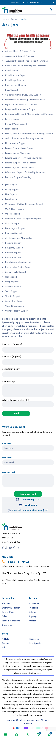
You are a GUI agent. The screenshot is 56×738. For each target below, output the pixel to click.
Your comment (8, 472)
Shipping (33, 616)
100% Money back (30, 499)
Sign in (27, 734)
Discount (6, 643)
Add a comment (28, 493)
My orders (33, 607)
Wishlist (39, 733)
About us (6, 603)
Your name (6, 443)
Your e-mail (7, 457)
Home (4, 19)
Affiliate (5, 638)
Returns (32, 612)
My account (34, 603)
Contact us (7, 625)
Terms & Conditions (11, 620)
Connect (14, 19)
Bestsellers (34, 638)
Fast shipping (30, 505)
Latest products (36, 643)
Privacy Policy (8, 612)
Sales (4, 616)
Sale (4, 647)
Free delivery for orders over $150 (30, 510)
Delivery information (11, 607)
